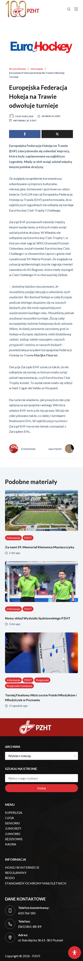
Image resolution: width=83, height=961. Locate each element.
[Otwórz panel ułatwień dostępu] (74, 952)
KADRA (10, 844)
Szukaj (41, 788)
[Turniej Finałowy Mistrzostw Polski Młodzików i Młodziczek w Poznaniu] (41, 652)
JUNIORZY (13, 828)
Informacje (21, 120)
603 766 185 (27, 913)
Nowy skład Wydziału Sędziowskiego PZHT (37, 618)
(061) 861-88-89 (29, 926)
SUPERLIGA (13, 812)
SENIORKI (12, 823)
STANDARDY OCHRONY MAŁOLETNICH (35, 883)
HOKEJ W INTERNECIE (22, 867)
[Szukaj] (68, 9)
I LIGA (9, 818)
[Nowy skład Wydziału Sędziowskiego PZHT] (41, 581)
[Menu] (76, 9)
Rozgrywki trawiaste (19, 686)
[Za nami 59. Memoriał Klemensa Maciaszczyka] (41, 510)
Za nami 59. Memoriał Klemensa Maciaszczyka (39, 547)
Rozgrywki (42, 680)
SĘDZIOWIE (14, 839)
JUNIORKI (12, 834)
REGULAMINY (15, 872)
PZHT (33, 120)
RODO (10, 878)
